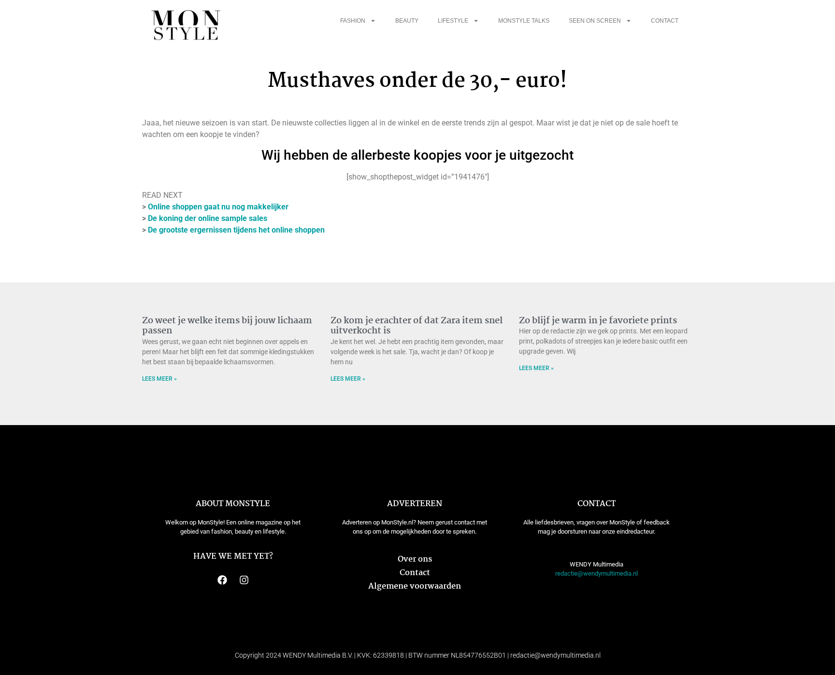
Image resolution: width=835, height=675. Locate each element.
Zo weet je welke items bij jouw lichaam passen (227, 326)
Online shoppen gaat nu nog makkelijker (218, 206)
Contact (664, 20)
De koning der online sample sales (207, 218)
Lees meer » (159, 378)
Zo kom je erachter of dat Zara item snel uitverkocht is (417, 326)
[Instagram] (244, 580)
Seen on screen (595, 20)
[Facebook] (222, 580)
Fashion (352, 20)
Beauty (406, 20)
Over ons (415, 559)
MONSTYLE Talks (523, 20)
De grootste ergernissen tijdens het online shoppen (236, 229)
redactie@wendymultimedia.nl (596, 573)
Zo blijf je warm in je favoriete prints (598, 321)
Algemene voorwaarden (414, 586)
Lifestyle (453, 20)
